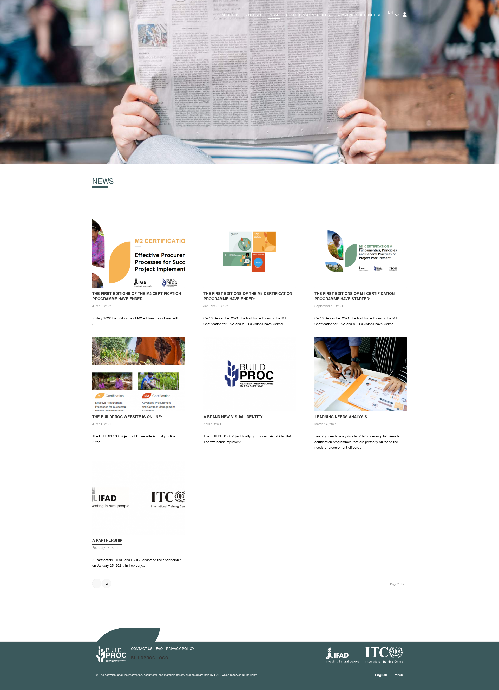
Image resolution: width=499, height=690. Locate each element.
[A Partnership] (138, 498)
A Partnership (107, 540)
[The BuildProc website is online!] (138, 374)
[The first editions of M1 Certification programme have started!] (360, 251)
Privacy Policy (180, 648)
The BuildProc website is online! (127, 416)
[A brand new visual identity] (249, 374)
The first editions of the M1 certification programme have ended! (247, 296)
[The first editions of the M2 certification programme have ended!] (138, 251)
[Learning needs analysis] (360, 374)
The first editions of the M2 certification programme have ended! (136, 296)
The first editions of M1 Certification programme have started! (354, 296)
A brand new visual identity (233, 416)
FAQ (159, 648)
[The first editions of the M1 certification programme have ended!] (249, 251)
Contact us (142, 648)
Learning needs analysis (340, 416)
